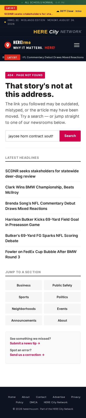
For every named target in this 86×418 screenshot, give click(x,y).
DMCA (33, 402)
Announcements (23, 320)
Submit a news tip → (25, 343)
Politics (62, 297)
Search (70, 136)
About (62, 320)
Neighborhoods (24, 309)
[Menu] (77, 45)
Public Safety (62, 285)
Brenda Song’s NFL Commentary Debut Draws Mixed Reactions (41, 57)
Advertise (59, 397)
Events (62, 309)
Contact (41, 397)
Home (11, 397)
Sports (24, 297)
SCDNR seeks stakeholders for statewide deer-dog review (29, 14)
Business (24, 285)
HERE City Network (55, 402)
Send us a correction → (27, 355)
